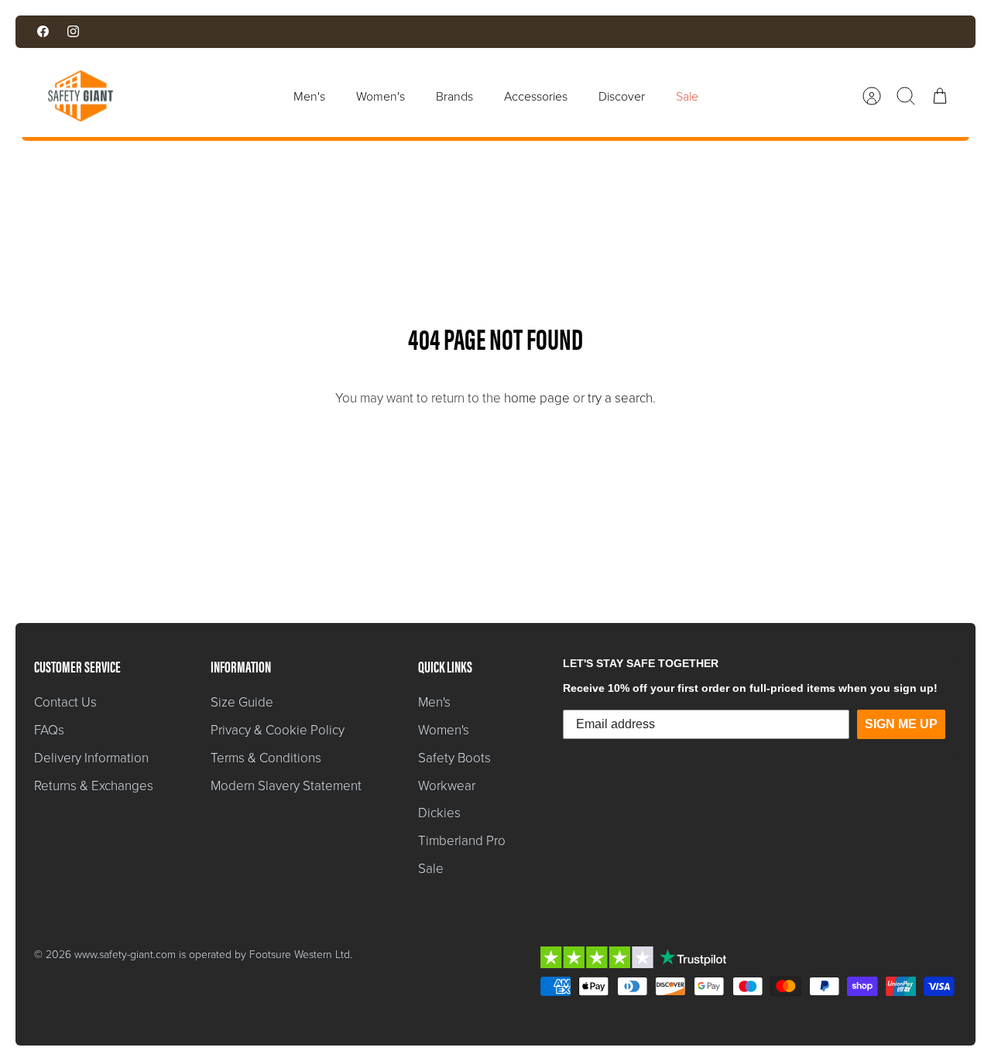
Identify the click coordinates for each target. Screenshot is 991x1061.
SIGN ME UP (901, 724)
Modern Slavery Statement (286, 785)
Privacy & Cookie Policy (278, 729)
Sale (687, 95)
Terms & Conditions (266, 757)
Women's (380, 95)
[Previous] (321, 31)
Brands (454, 95)
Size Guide (242, 701)
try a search (620, 397)
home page (537, 397)
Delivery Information (91, 757)
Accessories (536, 95)
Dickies (439, 812)
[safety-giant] (80, 96)
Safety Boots (454, 757)
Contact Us (65, 701)
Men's (309, 95)
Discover (621, 95)
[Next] (669, 31)
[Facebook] (43, 31)
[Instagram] (73, 31)
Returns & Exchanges (93, 785)
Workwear (446, 785)
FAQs (49, 729)
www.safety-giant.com (125, 953)
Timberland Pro (462, 840)
